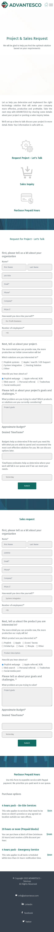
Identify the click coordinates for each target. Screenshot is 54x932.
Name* (5, 261)
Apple (18, 643)
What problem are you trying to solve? (19, 685)
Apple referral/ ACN (33, 378)
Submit (27, 486)
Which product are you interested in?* (19, 638)
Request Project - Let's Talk (27, 158)
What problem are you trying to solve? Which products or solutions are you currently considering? (27, 400)
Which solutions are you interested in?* (20, 357)
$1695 (49, 834)
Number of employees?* (13, 328)
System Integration (13, 365)
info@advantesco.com (28, 896)
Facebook (28, 913)
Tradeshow (45, 382)
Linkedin (28, 904)
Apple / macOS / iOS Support (37, 362)
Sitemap (27, 881)
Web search (9, 382)
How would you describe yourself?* (18, 316)
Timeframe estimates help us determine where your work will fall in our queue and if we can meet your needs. (26, 466)
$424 (49, 811)
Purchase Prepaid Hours (27, 210)
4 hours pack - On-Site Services (19, 805)
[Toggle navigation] (51, 5)
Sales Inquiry (27, 184)
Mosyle (31, 646)
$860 (49, 855)
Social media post (12, 385)
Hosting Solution (33, 365)
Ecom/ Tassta (31, 643)
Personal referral (27, 382)
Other (7, 368)
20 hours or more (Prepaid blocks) (20, 829)
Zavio (21, 646)
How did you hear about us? (14, 374)
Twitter (28, 922)
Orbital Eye (9, 646)
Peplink (7, 643)
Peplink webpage (12, 378)
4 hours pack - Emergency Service (20, 849)
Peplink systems (11, 362)
